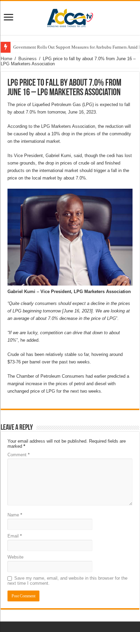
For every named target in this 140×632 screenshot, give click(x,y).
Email (14, 536)
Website (15, 557)
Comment (18, 454)
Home (6, 58)
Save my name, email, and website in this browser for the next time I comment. (67, 581)
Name (14, 514)
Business (27, 58)
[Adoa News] (70, 16)
